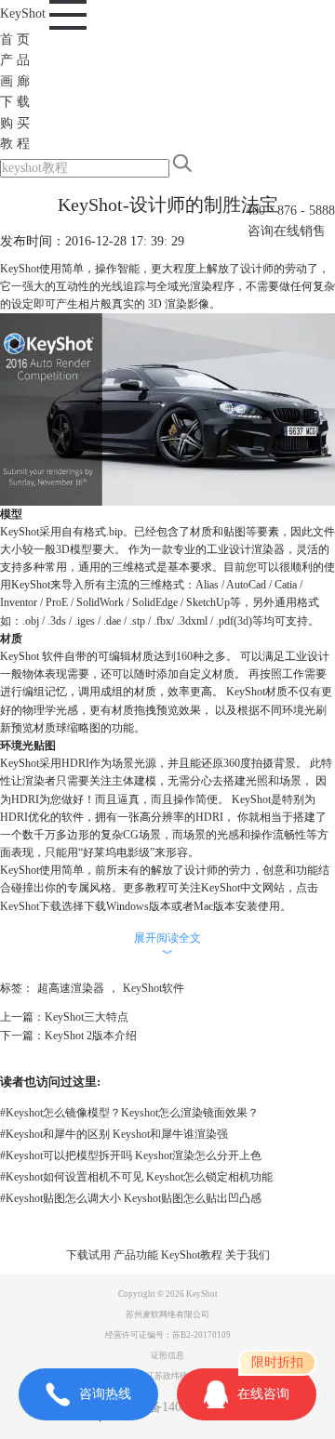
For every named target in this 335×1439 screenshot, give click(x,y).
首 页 (15, 39)
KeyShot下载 (30, 906)
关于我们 (247, 1254)
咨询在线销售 (287, 231)
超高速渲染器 (70, 988)
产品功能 (136, 1254)
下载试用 (88, 1254)
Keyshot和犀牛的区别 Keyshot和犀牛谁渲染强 (114, 1134)
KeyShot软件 (153, 988)
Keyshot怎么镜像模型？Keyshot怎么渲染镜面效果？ (129, 1112)
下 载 (15, 102)
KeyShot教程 (191, 1254)
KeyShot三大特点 (86, 1017)
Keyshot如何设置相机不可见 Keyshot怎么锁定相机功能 (136, 1176)
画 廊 (15, 81)
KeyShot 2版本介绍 (91, 1035)
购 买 (15, 123)
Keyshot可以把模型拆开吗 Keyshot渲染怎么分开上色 (130, 1155)
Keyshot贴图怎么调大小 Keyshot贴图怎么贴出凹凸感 (130, 1198)
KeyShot (24, 13)
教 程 (15, 144)
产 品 (15, 60)
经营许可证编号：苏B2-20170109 (168, 1335)
